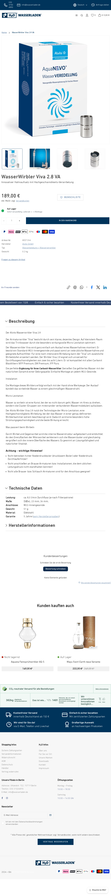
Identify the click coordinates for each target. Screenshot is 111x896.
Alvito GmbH (27, 244)
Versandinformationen (11, 754)
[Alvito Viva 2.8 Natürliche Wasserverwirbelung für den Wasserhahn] (56, 90)
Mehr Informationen (102, 689)
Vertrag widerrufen (10, 772)
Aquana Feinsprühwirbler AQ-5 (27, 662)
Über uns (43, 751)
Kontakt (42, 765)
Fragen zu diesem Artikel (13, 260)
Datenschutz (7, 765)
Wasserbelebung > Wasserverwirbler (39, 248)
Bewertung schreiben (55, 569)
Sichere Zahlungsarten (12, 751)
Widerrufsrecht (8, 758)
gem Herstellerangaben (46, 516)
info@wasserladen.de (31, 5)
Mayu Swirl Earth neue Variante (83, 662)
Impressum (44, 768)
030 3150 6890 (11, 4)
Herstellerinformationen (31, 525)
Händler (5, 768)
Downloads (44, 761)
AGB (4, 761)
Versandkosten (22, 201)
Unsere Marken (45, 758)
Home (4, 33)
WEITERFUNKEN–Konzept (23, 872)
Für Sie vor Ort (45, 754)
